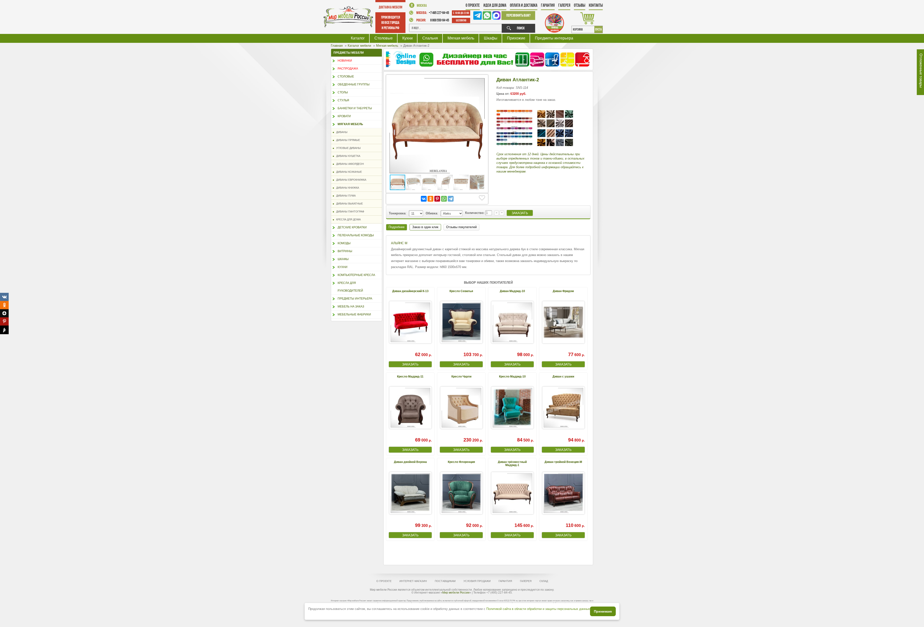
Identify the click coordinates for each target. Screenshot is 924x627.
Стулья (343, 100)
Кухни (407, 38)
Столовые (383, 38)
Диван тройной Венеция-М (563, 462)
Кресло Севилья (461, 291)
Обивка (431, 213)
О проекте (473, 5)
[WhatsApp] (444, 199)
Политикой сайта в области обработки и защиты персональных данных (538, 609)
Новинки (345, 60)
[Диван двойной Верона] (410, 493)
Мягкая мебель (461, 38)
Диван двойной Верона (410, 462)
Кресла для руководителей (350, 286)
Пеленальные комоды (356, 235)
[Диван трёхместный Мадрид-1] (512, 493)
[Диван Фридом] (563, 322)
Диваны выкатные (348, 203)
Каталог (358, 38)
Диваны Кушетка (347, 155)
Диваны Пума (345, 195)
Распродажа (348, 68)
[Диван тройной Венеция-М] (563, 493)
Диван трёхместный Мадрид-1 (512, 463)
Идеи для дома (494, 5)
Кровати (344, 116)
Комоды (344, 243)
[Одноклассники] (430, 199)
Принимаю (603, 611)
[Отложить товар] (482, 198)
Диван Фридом (563, 291)
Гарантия (548, 5)
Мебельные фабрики (354, 314)
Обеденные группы (354, 84)
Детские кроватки (352, 227)
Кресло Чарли (461, 376)
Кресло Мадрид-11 (410, 376)
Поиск (521, 28)
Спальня (430, 38)
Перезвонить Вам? (518, 15)
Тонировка (397, 213)
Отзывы (579, 5)
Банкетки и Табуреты (355, 108)
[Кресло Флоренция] (461, 493)
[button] (481, 81)
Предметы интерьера (554, 38)
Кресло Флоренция (461, 462)
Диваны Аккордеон (349, 163)
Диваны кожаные (348, 171)
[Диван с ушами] (563, 408)
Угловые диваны (347, 148)
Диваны (340, 132)
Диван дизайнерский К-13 (410, 291)
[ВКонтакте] (424, 199)
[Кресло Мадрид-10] (512, 408)
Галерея (564, 5)
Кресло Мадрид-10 (512, 376)
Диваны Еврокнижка (350, 179)
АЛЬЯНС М (399, 243)
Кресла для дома (347, 219)
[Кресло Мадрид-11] (410, 408)
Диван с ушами (563, 376)
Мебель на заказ (351, 306)
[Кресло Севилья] (461, 322)
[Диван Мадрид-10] (512, 322)
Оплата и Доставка (523, 5)
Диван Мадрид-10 (512, 291)
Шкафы (490, 38)
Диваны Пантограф (349, 211)
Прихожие (516, 38)
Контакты (596, 5)
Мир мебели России (455, 592)
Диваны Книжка (346, 187)
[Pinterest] (437, 199)
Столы (343, 92)
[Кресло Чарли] (461, 408)
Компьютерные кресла (356, 275)
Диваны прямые (347, 140)
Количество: (475, 213)
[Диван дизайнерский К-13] (410, 322)
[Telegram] (451, 199)
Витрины (345, 251)
